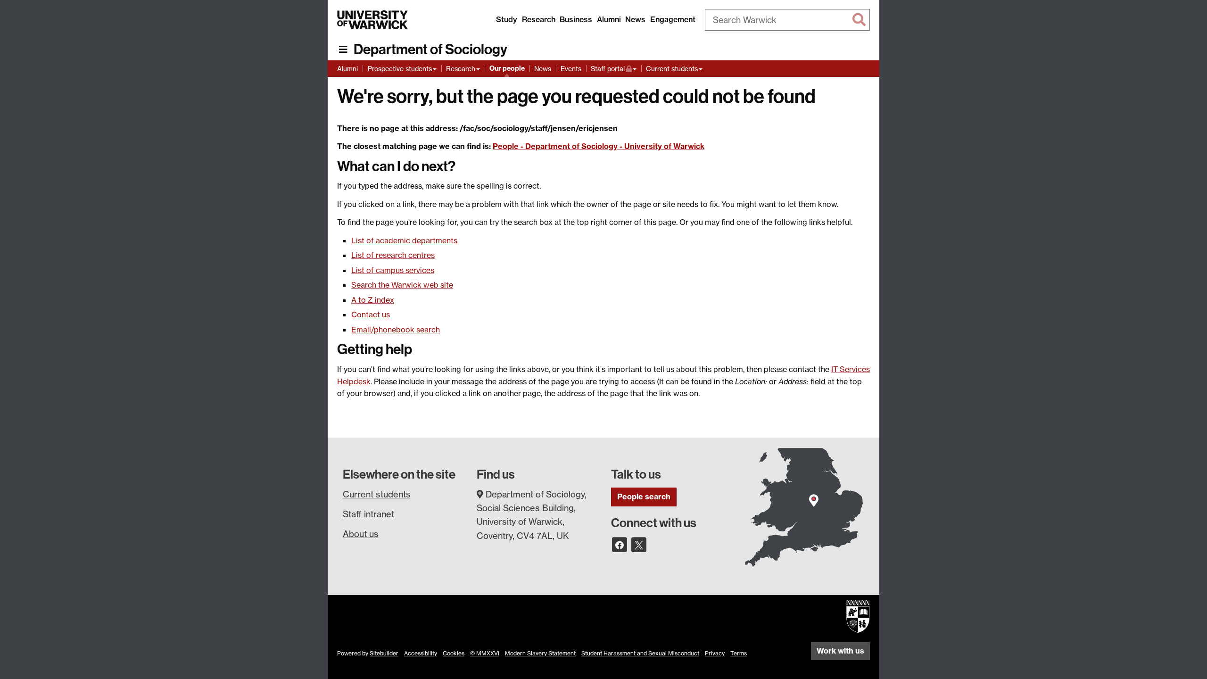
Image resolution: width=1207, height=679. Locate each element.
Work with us (840, 650)
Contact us (370, 314)
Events (571, 69)
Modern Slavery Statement (540, 653)
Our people (507, 68)
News (635, 19)
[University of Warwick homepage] (372, 20)
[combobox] (787, 20)
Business (576, 19)
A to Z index (372, 300)
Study (506, 19)
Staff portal (614, 68)
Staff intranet (368, 514)
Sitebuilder (384, 653)
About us (361, 534)
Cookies (453, 653)
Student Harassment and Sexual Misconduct (640, 653)
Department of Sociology (430, 49)
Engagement (672, 19)
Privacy (715, 653)
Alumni (609, 19)
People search (643, 496)
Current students (672, 69)
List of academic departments (404, 240)
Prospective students (400, 69)
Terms (738, 653)
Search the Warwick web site (402, 285)
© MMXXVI (484, 653)
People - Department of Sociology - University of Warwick (598, 146)
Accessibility (420, 653)
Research (538, 19)
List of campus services (392, 270)
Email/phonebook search (395, 329)
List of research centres (393, 255)
